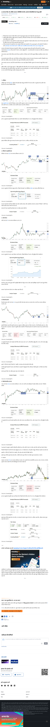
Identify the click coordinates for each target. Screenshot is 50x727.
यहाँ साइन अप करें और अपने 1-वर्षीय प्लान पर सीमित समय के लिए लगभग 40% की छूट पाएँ (24, 45)
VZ (9, 153)
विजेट (2, 696)
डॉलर (31, 188)
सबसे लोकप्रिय (3, 4)
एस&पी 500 (5, 103)
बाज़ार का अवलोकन (18, 4)
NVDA (8, 50)
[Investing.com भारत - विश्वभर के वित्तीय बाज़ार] (7, 1)
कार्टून (40, 4)
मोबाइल (2, 691)
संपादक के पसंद (11, 4)
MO (11, 82)
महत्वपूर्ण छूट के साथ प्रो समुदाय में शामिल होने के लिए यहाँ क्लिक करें (27, 548)
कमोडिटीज (36, 4)
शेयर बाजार (30, 4)
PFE (9, 460)
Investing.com (12, 21)
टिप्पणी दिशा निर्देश (3, 646)
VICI (9, 384)
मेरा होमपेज (16, 23)
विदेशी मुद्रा (25, 4)
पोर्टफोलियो (3, 694)
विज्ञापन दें (27, 694)
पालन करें (45, 23)
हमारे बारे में (28, 691)
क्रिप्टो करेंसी (44, 4)
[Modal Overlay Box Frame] (11, 719)
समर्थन (27, 696)
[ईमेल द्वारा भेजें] (12, 616)
